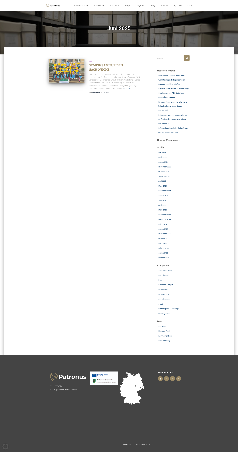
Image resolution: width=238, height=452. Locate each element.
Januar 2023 (163, 229)
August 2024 (163, 195)
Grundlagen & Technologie (168, 309)
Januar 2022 (163, 253)
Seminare (114, 5)
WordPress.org (164, 341)
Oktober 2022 (163, 239)
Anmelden (162, 326)
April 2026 (162, 157)
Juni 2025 (162, 181)
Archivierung (163, 275)
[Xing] (172, 378)
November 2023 (164, 219)
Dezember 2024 (164, 191)
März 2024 (162, 210)
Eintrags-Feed (164, 331)
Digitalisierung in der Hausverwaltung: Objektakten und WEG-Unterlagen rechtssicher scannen (173, 93)
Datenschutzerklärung (144, 445)
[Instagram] (166, 378)
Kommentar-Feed (165, 336)
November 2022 (164, 234)
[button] (5, 446)
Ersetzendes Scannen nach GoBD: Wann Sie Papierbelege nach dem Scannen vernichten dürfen (171, 80)
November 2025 (164, 167)
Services (97, 5)
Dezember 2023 (164, 215)
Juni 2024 (162, 200)
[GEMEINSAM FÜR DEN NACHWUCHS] (66, 71)
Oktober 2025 (163, 172)
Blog (153, 5)
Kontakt (165, 5)
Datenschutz (163, 290)
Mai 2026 (162, 152)
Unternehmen (78, 5)
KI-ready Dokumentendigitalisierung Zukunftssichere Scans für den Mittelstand (172, 106)
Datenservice (163, 294)
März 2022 (162, 243)
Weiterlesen (127, 88)
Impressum (127, 445)
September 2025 (164, 176)
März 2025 (162, 186)
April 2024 (162, 205)
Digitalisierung (164, 299)
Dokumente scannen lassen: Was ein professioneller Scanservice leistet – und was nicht (172, 119)
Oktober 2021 (163, 258)
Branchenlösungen (165, 285)
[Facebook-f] (160, 378)
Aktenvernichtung (165, 271)
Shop (127, 5)
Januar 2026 (163, 162)
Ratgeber (140, 5)
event (160, 304)
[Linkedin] (178, 378)
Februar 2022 (163, 248)
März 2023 (162, 224)
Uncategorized (164, 314)
